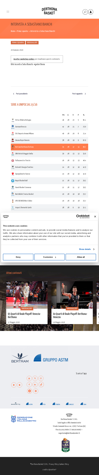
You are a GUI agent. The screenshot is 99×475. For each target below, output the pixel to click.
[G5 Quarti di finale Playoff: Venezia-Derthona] (27, 295)
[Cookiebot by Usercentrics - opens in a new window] (78, 216)
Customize (48, 257)
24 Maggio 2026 (59, 322)
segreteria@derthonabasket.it (69, 433)
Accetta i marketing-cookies (24, 59)
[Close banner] (95, 216)
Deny (18, 257)
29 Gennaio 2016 (17, 50)
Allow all (81, 257)
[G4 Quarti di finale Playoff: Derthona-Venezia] (72, 295)
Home (13, 31)
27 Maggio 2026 (14, 322)
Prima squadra (22, 31)
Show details (85, 249)
